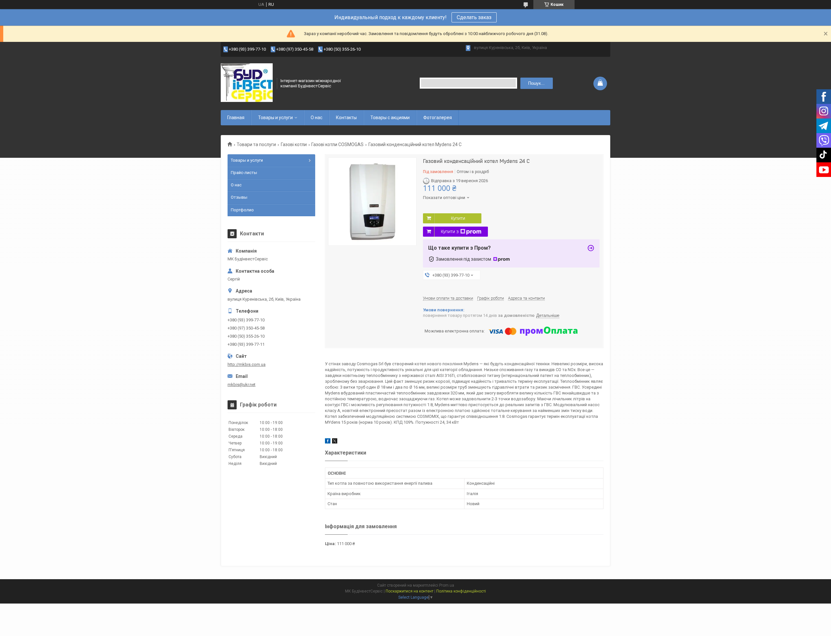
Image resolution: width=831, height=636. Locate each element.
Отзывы (239, 197)
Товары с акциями (390, 117)
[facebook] (327, 442)
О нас (316, 117)
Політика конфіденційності (461, 591)
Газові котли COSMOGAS (337, 144)
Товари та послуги (256, 144)
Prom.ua (446, 585)
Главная (235, 117)
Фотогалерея (437, 117)
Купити (458, 218)
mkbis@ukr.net (241, 384)
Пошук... (536, 83)
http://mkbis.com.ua (247, 364)
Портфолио (242, 209)
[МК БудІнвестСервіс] (247, 82)
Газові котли (294, 144)
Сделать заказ (474, 17)
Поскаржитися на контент (409, 591)
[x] (334, 442)
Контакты (346, 117)
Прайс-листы (244, 172)
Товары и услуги (275, 117)
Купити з (450, 231)
